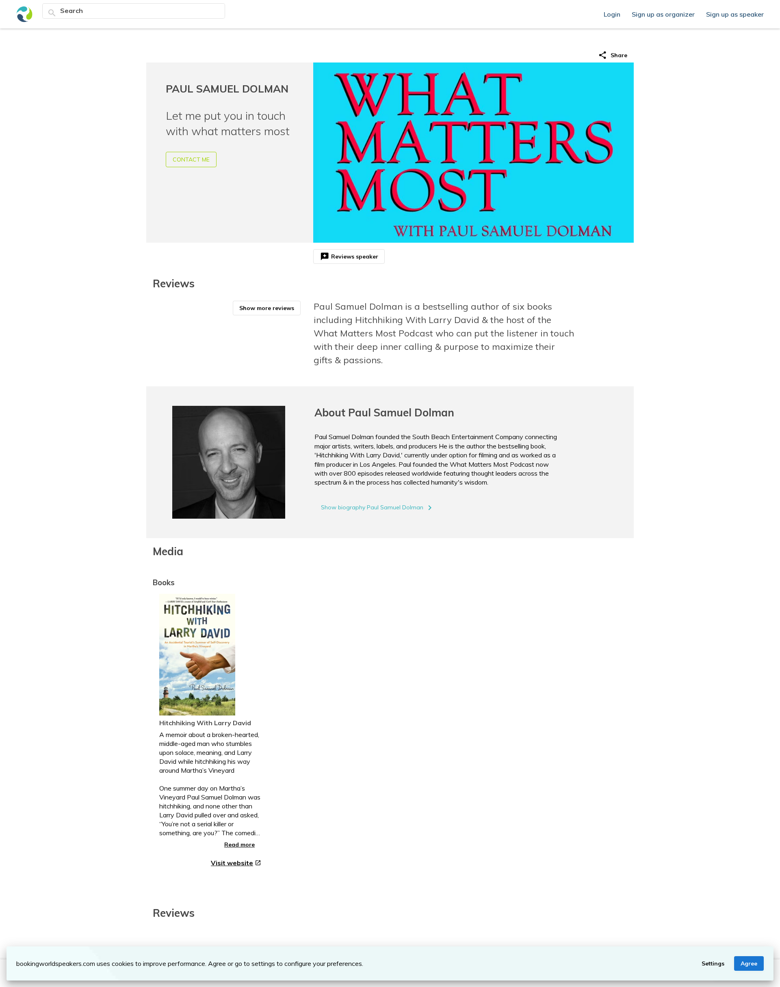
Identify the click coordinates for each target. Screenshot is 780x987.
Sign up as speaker (735, 14)
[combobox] (140, 10)
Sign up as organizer (664, 14)
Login (613, 14)
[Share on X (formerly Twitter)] (559, 55)
